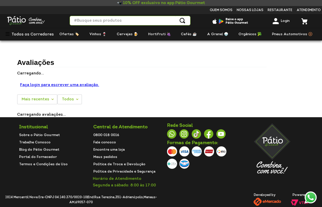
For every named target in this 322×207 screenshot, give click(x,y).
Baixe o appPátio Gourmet (237, 21)
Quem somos (221, 10)
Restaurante (280, 10)
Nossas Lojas (250, 10)
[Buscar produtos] (182, 20)
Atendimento (309, 10)
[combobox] (130, 20)
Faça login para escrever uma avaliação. (59, 85)
